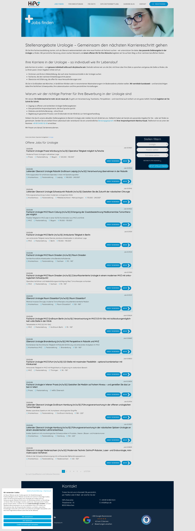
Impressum (47, 491)
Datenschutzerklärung (34, 491)
